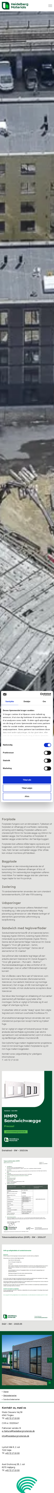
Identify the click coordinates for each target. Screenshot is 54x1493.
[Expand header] (50, 5)
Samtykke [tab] (9, 701)
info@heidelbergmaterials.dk (15, 1436)
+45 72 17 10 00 (12, 1418)
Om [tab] (44, 701)
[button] (27, 1360)
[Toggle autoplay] (49, 1382)
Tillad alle (27, 780)
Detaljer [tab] (27, 701)
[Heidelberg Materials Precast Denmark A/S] (15, 5)
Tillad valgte (27, 788)
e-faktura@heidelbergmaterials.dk (18, 1431)
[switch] (47, 753)
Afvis (27, 796)
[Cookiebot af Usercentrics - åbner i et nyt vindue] (40, 694)
